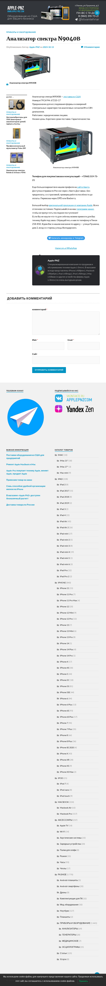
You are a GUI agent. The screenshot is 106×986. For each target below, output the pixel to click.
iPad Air (63, 521)
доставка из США (72, 96)
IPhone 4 (64, 661)
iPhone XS (64, 766)
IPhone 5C (64, 680)
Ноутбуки (64, 911)
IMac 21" (64, 460)
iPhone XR (64, 759)
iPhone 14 (64, 643)
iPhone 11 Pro (66, 594)
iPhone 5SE (65, 692)
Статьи (63, 953)
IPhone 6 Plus (66, 704)
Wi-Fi (62, 831)
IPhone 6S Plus (66, 717)
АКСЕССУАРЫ (65, 820)
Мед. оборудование (69, 904)
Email (71, 340)
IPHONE (62, 582)
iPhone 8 (64, 735)
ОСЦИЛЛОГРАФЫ (71, 947)
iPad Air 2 (64, 527)
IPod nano (64, 790)
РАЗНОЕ (62, 874)
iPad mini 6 (65, 564)
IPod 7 (63, 783)
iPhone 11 (64, 588)
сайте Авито (83, 187)
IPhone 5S (64, 686)
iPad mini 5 (65, 558)
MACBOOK (63, 802)
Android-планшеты (69, 880)
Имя (35, 340)
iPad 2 (63, 484)
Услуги (63, 959)
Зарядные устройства (70, 844)
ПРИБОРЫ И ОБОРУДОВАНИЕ (21, 32)
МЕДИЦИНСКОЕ (70, 941)
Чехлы (63, 868)
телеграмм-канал (85, 209)
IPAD (60, 479)
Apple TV (64, 825)
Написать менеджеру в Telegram (67, 238)
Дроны (63, 892)
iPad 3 (63, 509)
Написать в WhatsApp (66, 248)
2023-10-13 (48, 47)
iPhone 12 (64, 606)
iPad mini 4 (65, 552)
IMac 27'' (64, 466)
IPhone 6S (64, 710)
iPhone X (64, 753)
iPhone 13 (64, 625)
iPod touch (65, 796)
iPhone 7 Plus (66, 729)
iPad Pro (64, 570)
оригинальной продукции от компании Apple (70, 205)
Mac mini (64, 472)
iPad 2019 (64, 503)
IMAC (60, 455)
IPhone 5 (64, 674)
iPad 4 (63, 515)
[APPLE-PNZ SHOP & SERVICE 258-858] (53, 12)
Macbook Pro (66, 813)
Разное (63, 856)
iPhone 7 (64, 723)
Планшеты (65, 917)
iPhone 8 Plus (66, 741)
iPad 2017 (64, 490)
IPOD (60, 778)
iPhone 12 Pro (66, 618)
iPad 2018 (64, 497)
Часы (62, 862)
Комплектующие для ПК (71, 898)
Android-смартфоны (69, 886)
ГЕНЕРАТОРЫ (69, 934)
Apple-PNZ (34, 47)
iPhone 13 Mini (67, 631)
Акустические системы (71, 838)
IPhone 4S (64, 667)
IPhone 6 (64, 698)
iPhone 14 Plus (66, 649)
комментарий (39, 309)
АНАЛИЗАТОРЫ (70, 928)
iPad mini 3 (65, 545)
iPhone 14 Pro (66, 655)
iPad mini (64, 533)
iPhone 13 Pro (66, 637)
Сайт (34, 354)
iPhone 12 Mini (67, 612)
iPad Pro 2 (64, 576)
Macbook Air (65, 807)
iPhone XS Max (66, 772)
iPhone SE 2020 (67, 747)
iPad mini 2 (65, 539)
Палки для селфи (68, 850)
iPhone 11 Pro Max (68, 600)
